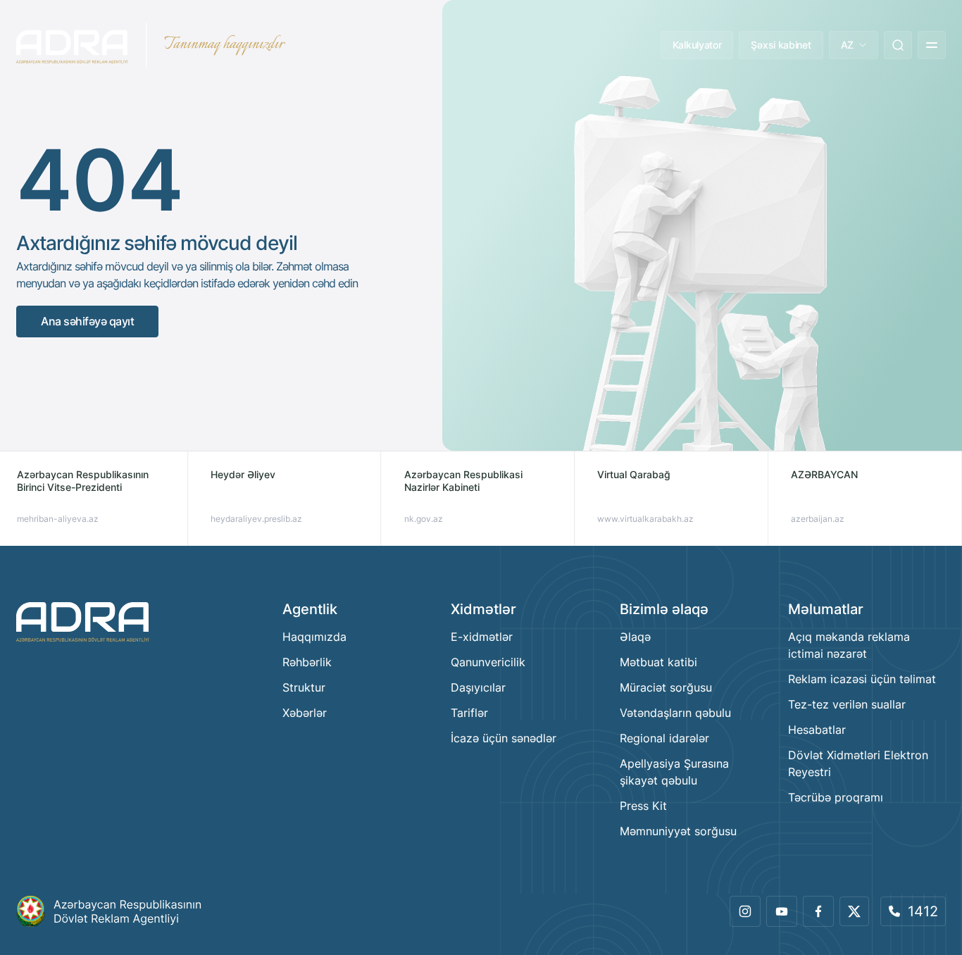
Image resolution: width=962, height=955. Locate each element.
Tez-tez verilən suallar (847, 704)
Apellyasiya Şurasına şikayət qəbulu (674, 771)
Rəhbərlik (307, 662)
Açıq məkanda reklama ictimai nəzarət (849, 645)
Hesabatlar (817, 730)
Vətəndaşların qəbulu (675, 713)
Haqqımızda (314, 637)
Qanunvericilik (488, 662)
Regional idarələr (664, 738)
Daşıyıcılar (478, 687)
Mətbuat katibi (658, 662)
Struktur (303, 687)
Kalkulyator (697, 45)
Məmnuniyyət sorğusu (678, 831)
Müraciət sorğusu (666, 687)
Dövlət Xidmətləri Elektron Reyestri (858, 763)
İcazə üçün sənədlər (503, 738)
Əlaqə (635, 637)
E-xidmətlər (482, 637)
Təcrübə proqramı (835, 797)
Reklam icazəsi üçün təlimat (862, 679)
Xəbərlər (304, 713)
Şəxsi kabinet (781, 45)
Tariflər (469, 713)
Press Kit (643, 806)
